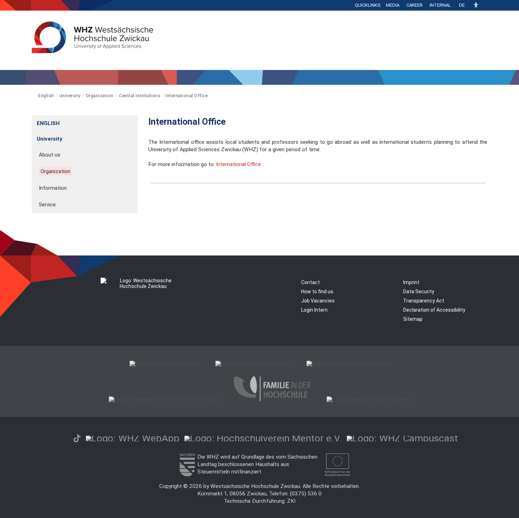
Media (392, 5)
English (46, 95)
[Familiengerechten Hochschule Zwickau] (163, 399)
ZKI (291, 501)
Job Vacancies (318, 301)
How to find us (317, 291)
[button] (475, 5)
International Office (187, 95)
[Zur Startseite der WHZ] (32, 95)
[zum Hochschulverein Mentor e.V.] (263, 438)
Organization (100, 95)
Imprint (411, 282)
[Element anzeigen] (134, 121)
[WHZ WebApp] (132, 438)
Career (414, 5)
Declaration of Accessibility (434, 310)
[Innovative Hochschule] (164, 363)
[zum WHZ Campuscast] (402, 438)
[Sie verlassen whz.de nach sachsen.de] (187, 474)
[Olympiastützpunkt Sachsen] (369, 399)
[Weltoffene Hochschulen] (253, 363)
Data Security (418, 291)
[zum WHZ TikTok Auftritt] (76, 438)
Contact (310, 282)
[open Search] (485, 5)
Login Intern (314, 310)
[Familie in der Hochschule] (272, 399)
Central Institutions (139, 95)
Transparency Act (423, 301)
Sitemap (413, 319)
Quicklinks (368, 5)
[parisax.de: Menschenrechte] (348, 363)
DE (462, 5)
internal (440, 5)
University (69, 95)
